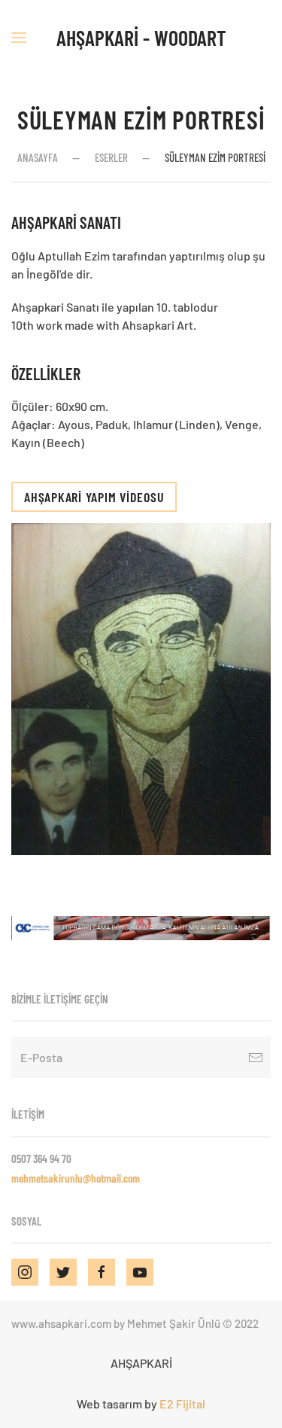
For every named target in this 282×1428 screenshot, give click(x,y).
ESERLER (111, 157)
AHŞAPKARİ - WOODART (141, 37)
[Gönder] (256, 1057)
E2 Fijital (182, 1403)
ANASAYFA (37, 157)
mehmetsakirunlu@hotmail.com (75, 1178)
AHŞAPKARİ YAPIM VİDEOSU (94, 497)
